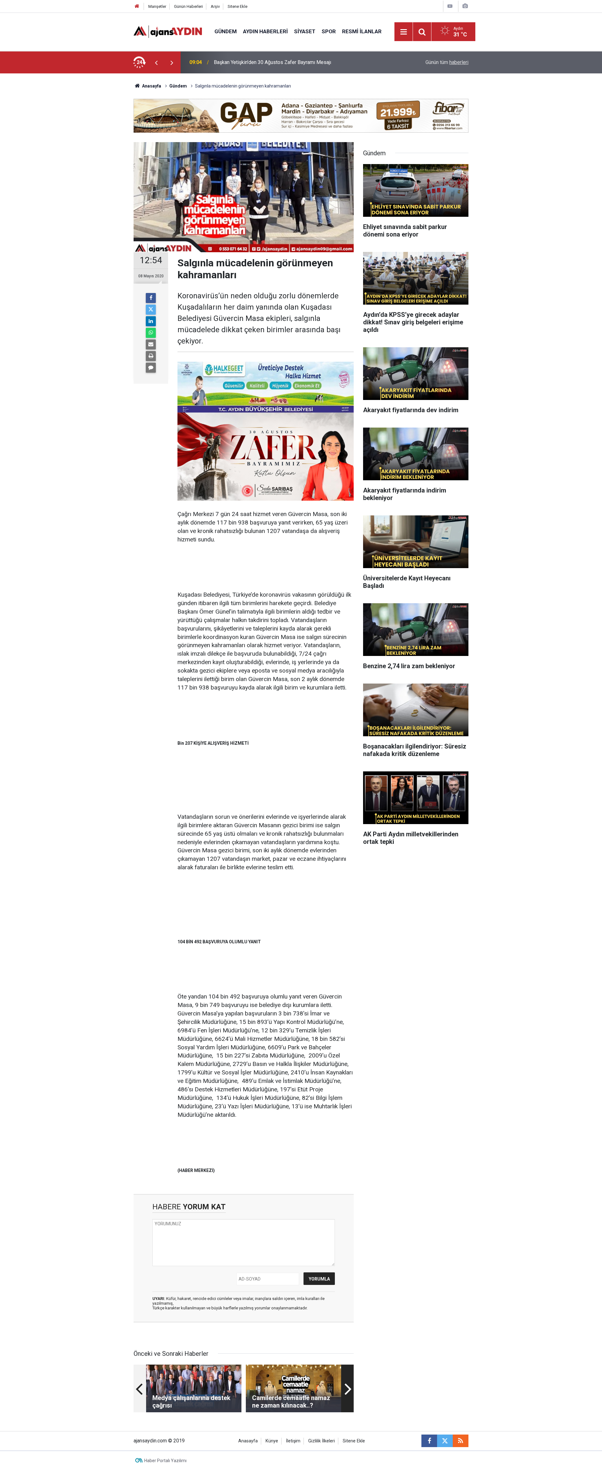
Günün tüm (446, 62)
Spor (329, 31)
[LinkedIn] (151, 321)
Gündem (225, 31)
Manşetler (157, 6)
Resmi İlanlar (362, 31)
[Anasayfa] (137, 6)
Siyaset (304, 31)
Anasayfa (151, 85)
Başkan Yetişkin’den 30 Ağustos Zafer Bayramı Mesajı (272, 62)
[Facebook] (151, 298)
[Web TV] (449, 6)
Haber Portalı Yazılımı (165, 1460)
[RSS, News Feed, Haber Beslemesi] (460, 1441)
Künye (272, 1441)
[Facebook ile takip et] (429, 1441)
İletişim (293, 1441)
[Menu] (403, 32)
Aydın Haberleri (265, 31)
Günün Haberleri (188, 6)
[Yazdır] (151, 356)
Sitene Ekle (237, 6)
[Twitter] (151, 310)
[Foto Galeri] (465, 6)
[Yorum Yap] (151, 368)
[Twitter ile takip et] (445, 1441)
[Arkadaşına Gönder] (151, 344)
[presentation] (156, 62)
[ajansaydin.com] (168, 31)
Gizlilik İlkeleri (321, 1441)
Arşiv (215, 6)
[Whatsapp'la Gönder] (151, 333)
